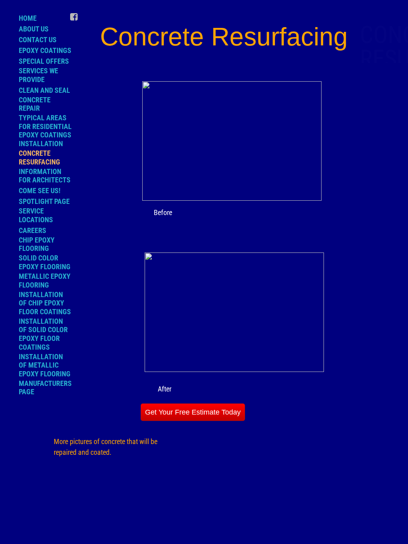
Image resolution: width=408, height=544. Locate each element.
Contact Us (38, 39)
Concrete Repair (35, 104)
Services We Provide (38, 75)
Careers (32, 230)
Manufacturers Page (45, 387)
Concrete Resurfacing (39, 157)
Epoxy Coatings (45, 50)
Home (28, 18)
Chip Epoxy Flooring (37, 244)
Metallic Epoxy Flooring (45, 280)
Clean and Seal (44, 90)
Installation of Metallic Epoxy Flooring (45, 365)
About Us (34, 29)
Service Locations (36, 215)
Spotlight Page (44, 201)
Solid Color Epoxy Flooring (45, 262)
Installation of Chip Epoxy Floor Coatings (45, 303)
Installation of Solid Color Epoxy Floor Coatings (43, 334)
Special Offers (44, 61)
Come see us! (40, 190)
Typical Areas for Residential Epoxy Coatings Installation (45, 130)
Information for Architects (45, 175)
